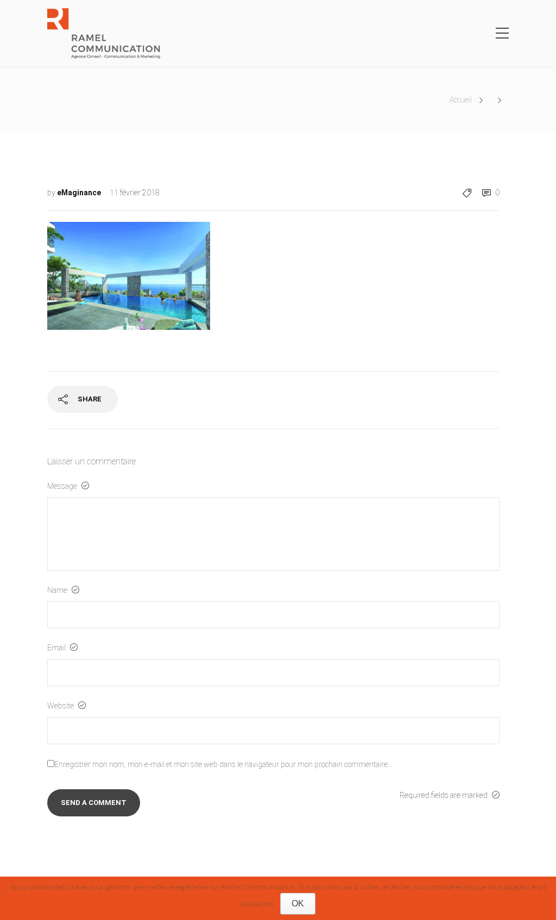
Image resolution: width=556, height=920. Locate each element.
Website (61, 705)
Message (63, 486)
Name (58, 590)
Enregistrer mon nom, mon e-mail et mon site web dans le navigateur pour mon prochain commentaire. (221, 764)
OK (298, 903)
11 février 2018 (135, 192)
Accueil (461, 99)
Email (57, 647)
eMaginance (80, 192)
